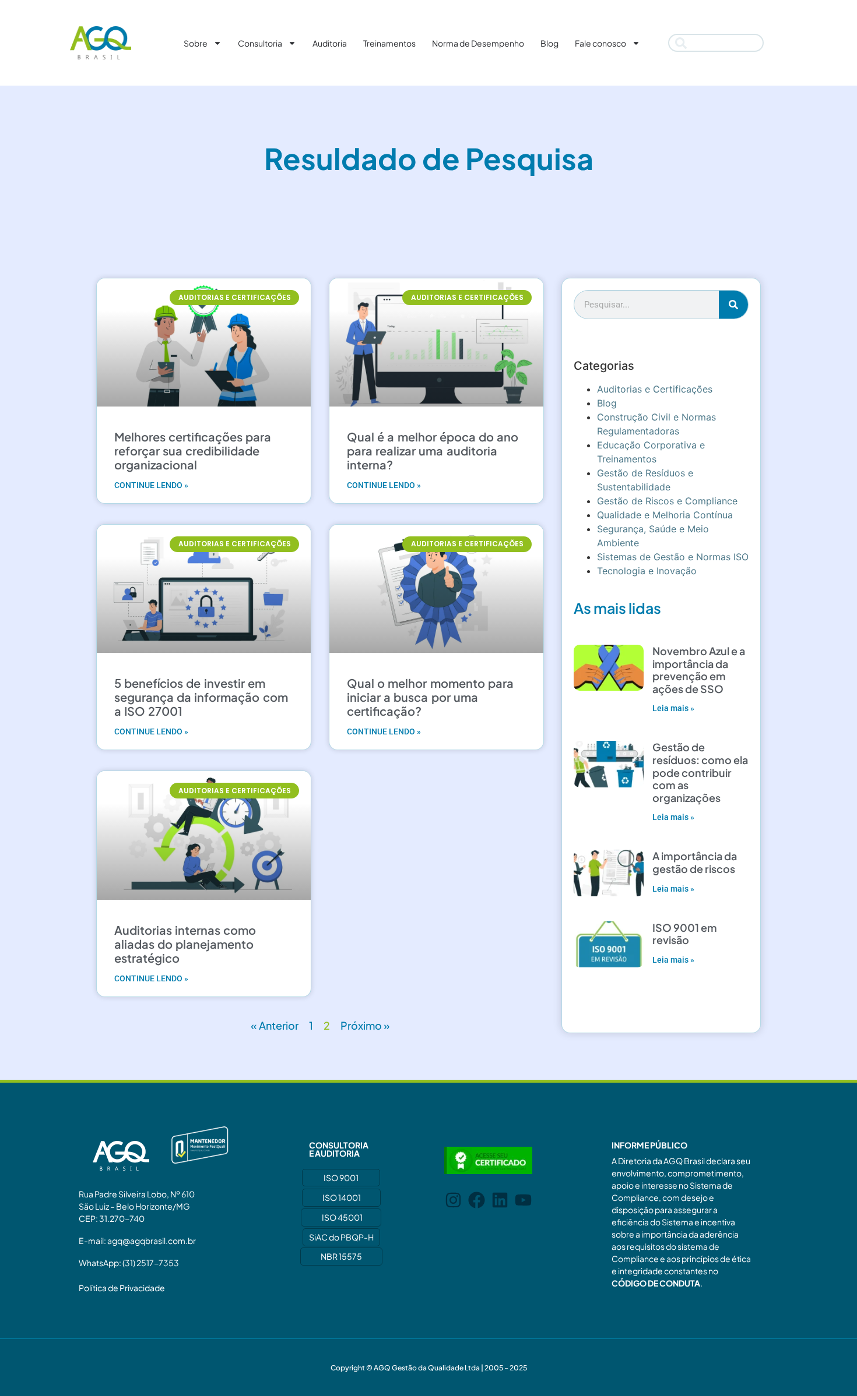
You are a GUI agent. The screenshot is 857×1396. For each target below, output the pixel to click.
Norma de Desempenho (478, 43)
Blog (549, 43)
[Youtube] (523, 1200)
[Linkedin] (499, 1200)
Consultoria (260, 43)
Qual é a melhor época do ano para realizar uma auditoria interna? (432, 450)
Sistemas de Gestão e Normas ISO (673, 557)
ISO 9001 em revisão (684, 934)
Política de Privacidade (122, 1287)
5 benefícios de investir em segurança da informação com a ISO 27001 (201, 697)
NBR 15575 (341, 1256)
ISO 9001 (341, 1177)
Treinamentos (389, 43)
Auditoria (329, 43)
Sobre (196, 43)
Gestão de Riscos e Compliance (667, 501)
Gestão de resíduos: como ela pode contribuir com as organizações (700, 772)
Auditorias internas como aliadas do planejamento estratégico (185, 944)
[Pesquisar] (733, 305)
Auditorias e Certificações (654, 389)
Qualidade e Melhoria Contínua (665, 515)
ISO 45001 (342, 1217)
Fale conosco (600, 43)
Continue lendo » (151, 485)
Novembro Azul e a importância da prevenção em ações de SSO (698, 669)
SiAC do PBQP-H (341, 1237)
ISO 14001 (341, 1197)
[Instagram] (453, 1200)
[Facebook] (476, 1200)
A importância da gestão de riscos (694, 862)
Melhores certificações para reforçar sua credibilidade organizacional (192, 450)
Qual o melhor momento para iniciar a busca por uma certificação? (430, 697)
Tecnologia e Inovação (647, 571)
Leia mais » (673, 708)
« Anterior (274, 1025)
